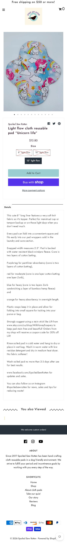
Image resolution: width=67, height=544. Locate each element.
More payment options (33, 190)
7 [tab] (35, 114)
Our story (33, 497)
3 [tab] (21, 114)
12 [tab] (52, 114)
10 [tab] (45, 114)
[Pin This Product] (59, 124)
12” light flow (33, 160)
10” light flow (41, 152)
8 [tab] (38, 114)
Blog (33, 505)
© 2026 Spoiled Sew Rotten (23, 538)
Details (7, 207)
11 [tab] (49, 114)
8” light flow (24, 152)
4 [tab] (25, 114)
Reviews (33, 501)
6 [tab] (32, 114)
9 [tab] (42, 114)
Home (33, 482)
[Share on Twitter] (54, 124)
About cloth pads (33, 490)
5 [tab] (28, 114)
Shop (33, 486)
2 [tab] (18, 114)
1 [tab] (14, 114)
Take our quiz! (33, 493)
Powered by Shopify (47, 538)
